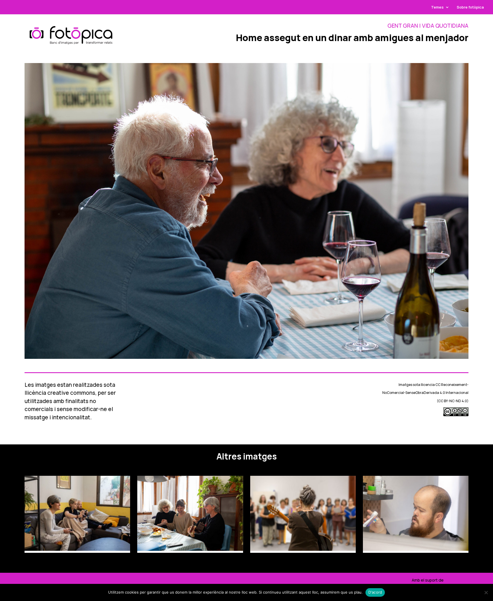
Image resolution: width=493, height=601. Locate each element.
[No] (486, 592)
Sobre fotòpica (470, 7)
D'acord (375, 592)
